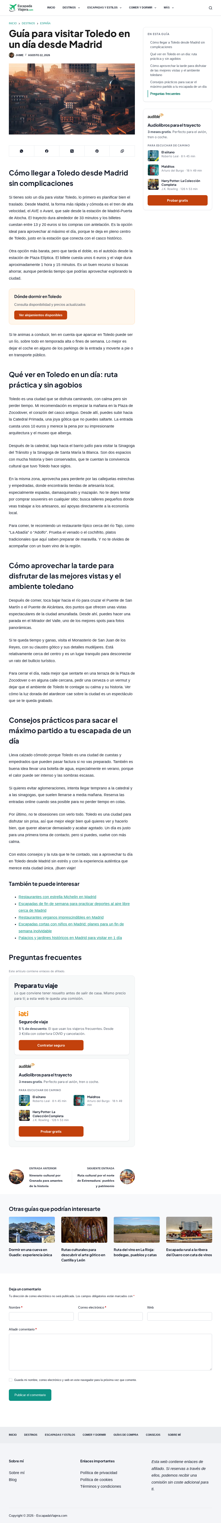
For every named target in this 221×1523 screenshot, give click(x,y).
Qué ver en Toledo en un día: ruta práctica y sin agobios (173, 56)
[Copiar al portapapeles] (122, 151)
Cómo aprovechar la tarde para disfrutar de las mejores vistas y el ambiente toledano (178, 70)
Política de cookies (96, 1480)
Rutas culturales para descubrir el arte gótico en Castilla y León (83, 1254)
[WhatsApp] (21, 151)
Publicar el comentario (30, 1395)
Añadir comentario (23, 1329)
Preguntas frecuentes (165, 94)
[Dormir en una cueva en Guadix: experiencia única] (32, 1230)
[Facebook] (47, 151)
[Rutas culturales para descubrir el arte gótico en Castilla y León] (84, 1230)
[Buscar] (210, 8)
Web (150, 1307)
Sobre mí (174, 1434)
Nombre (15, 1307)
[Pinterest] (97, 151)
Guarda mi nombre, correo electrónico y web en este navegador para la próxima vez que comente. (75, 1380)
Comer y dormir (140, 7)
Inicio (51, 7)
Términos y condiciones (100, 1486)
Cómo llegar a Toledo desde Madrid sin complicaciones (177, 45)
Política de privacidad (98, 1473)
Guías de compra (126, 1434)
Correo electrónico (92, 1307)
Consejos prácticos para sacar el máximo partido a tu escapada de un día (178, 84)
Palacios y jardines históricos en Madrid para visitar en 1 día (70, 938)
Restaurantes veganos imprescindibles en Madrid (61, 917)
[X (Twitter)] (72, 151)
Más (167, 7)
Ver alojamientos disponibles (40, 315)
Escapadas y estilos (102, 7)
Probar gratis (51, 1131)
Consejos (153, 1434)
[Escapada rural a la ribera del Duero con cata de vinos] (189, 1230)
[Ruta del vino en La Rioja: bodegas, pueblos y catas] (137, 1230)
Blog (13, 1480)
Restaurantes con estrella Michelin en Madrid (57, 897)
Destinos (69, 7)
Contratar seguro (51, 1045)
